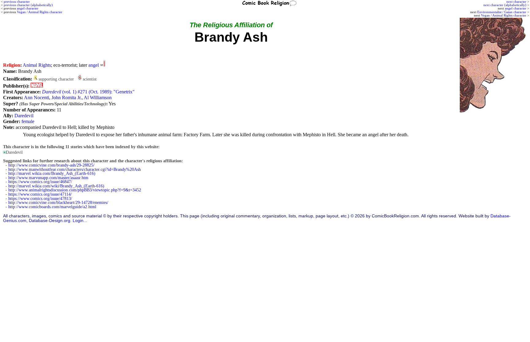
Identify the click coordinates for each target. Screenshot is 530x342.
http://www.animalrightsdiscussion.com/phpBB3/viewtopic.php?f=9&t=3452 (74, 190)
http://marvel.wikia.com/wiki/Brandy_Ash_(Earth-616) (56, 186)
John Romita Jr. (67, 97)
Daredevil (23, 115)
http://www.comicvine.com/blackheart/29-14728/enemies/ (58, 202)
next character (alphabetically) (504, 5)
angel (93, 65)
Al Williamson (98, 97)
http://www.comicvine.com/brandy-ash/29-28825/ (51, 165)
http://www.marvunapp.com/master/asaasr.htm (48, 177)
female (27, 121)
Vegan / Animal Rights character (503, 15)
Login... (80, 220)
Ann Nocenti (36, 97)
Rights (44, 65)
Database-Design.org (49, 220)
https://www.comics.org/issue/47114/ (40, 194)
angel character (515, 8)
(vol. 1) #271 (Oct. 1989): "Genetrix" (88, 91)
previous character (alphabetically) (28, 5)
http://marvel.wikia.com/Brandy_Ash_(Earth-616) (51, 173)
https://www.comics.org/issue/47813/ (40, 198)
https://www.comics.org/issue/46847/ (40, 181)
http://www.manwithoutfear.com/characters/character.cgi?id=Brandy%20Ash (74, 169)
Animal (30, 65)
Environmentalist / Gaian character (501, 12)
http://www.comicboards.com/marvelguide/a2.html (52, 207)
